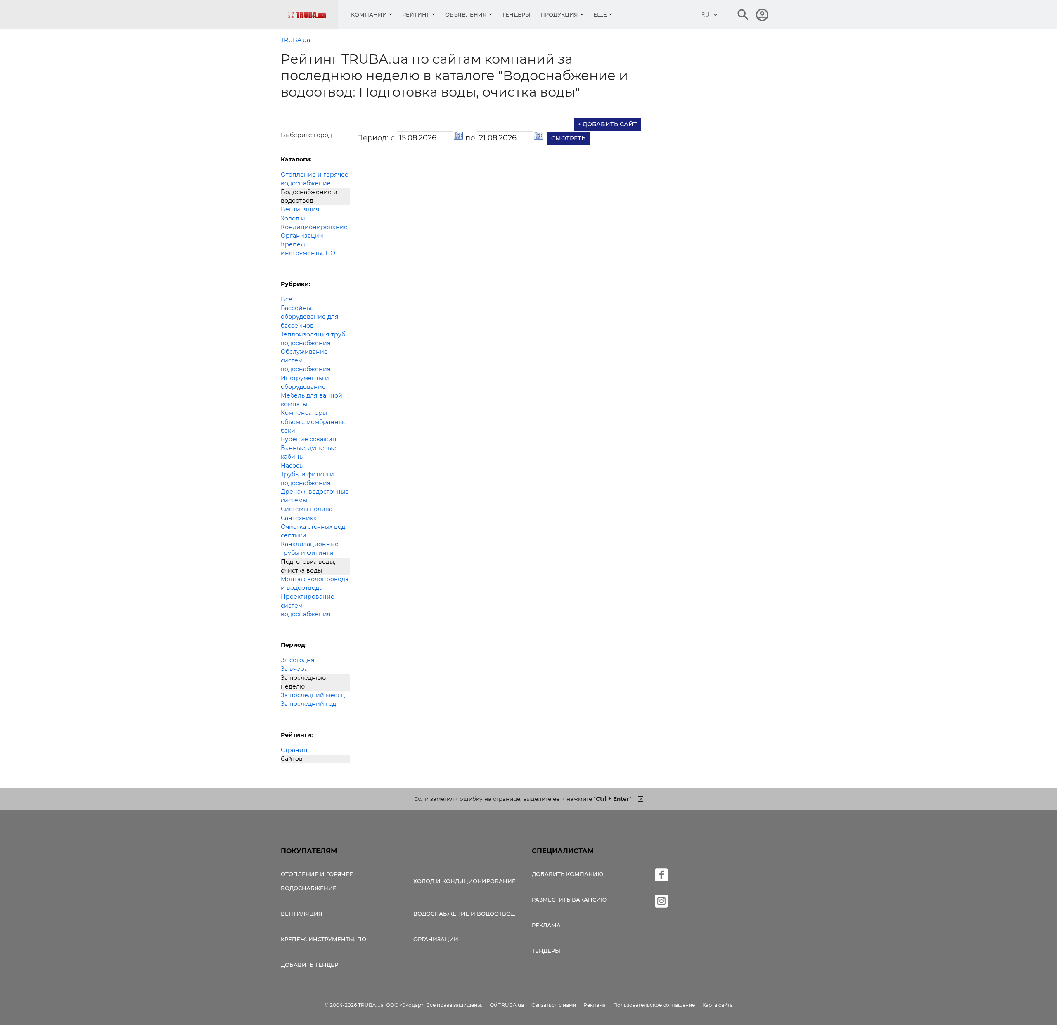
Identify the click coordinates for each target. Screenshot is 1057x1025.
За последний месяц (313, 695)
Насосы (292, 465)
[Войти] (762, 14)
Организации (302, 235)
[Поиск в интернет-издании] (743, 14)
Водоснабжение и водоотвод (309, 196)
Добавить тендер (309, 964)
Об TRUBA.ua (507, 1005)
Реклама (546, 925)
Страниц (294, 750)
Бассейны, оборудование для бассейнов (310, 316)
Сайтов (292, 758)
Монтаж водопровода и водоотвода (314, 583)
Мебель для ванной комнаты (311, 400)
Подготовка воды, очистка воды (308, 566)
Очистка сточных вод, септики (313, 531)
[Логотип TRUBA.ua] (312, 14)
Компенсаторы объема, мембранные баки (314, 421)
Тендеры (516, 14)
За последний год (308, 704)
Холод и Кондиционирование (314, 223)
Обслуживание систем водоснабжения (306, 360)
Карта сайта (717, 1005)
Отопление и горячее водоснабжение (314, 179)
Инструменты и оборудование (305, 382)
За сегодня (298, 660)
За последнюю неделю (303, 682)
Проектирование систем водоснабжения (307, 605)
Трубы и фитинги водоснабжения (307, 479)
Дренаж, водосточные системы (315, 496)
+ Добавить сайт (607, 124)
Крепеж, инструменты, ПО (308, 249)
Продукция (559, 14)
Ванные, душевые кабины (308, 452)
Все (286, 299)
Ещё (600, 14)
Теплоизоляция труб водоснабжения (313, 339)
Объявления (466, 14)
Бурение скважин (309, 439)
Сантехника (299, 518)
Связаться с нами (553, 1005)
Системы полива (306, 509)
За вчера (294, 668)
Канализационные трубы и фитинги (310, 548)
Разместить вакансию (569, 899)
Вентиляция (300, 209)
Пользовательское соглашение (654, 1005)
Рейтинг (416, 14)
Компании (369, 14)
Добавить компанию (567, 874)
